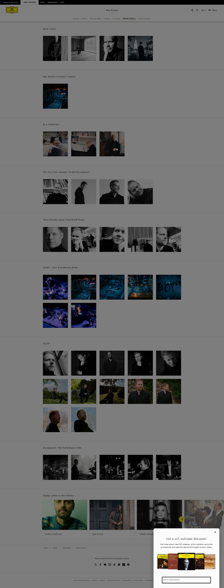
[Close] (215, 532)
